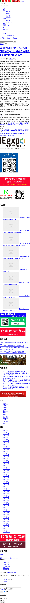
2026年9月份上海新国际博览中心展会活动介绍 (12, 346)
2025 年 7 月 (6, 453)
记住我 (6, 591)
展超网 (22, 1)
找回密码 (15, 38)
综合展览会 (9, 22)
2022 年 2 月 (6, 525)
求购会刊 (8, 17)
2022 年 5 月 (6, 519)
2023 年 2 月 (6, 504)
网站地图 (13, 572)
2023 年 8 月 (6, 493)
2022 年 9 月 (6, 512)
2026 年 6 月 (6, 434)
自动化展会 (6, 564)
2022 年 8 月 (6, 514)
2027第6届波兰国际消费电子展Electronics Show (12, 351)
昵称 (1, 598)
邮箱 (1, 600)
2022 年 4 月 (6, 521)
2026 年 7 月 (6, 432)
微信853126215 (14, 558)
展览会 (4, 18)
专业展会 (8, 20)
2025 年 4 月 (6, 458)
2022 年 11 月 (6, 509)
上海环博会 (6, 569)
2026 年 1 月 (6, 442)
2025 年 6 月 (6, 455)
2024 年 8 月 (6, 472)
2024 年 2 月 (6, 483)
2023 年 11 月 (6, 488)
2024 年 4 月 (6, 479)
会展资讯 (8, 13)
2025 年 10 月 (6, 448)
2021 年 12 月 (6, 528)
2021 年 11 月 (6, 530)
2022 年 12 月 (6, 507)
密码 (6, 590)
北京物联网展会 (7, 566)
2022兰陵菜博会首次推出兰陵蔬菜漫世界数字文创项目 (14, 130)
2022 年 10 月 (6, 511)
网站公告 (5, 421)
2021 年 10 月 (6, 532)
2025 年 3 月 (6, 460)
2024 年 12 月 (6, 465)
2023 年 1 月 (6, 505)
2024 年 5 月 (6, 477)
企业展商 (5, 29)
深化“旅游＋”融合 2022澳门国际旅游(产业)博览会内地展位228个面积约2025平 (15, 51)
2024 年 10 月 (6, 469)
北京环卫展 (6, 562)
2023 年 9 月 (6, 491)
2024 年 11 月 (6, 467)
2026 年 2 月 (6, 441)
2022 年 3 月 (6, 523)
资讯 (4, 10)
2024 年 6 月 (6, 476)
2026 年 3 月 (6, 439)
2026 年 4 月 (6, 437)
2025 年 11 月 (6, 446)
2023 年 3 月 (6, 502)
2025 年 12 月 (6, 444)
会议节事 (5, 27)
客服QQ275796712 (5, 558)
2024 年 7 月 (6, 474)
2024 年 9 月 (6, 470)
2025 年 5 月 (6, 456)
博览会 (4, 24)
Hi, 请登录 (2, 38)
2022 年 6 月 (6, 518)
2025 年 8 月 (6, 451)
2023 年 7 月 (6, 495)
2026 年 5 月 (6, 435)
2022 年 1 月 (6, 526)
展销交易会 (6, 25)
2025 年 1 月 (6, 463)
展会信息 (2, 554)
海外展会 (8, 11)
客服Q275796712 (10, 35)
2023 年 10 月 (6, 490)
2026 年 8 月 (6, 430)
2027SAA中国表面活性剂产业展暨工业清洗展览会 (13, 353)
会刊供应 (8, 15)
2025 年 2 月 (6, 462)
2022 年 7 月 (6, 516)
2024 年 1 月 (6, 484)
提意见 (4, 33)
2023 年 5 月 (6, 498)
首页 (4, 8)
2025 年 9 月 (6, 449)
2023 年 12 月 (6, 486)
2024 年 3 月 (6, 481)
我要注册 (9, 38)
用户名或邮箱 (3, 588)
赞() (1, 116)
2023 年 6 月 (6, 497)
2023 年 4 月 (6, 500)
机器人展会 (6, 568)
